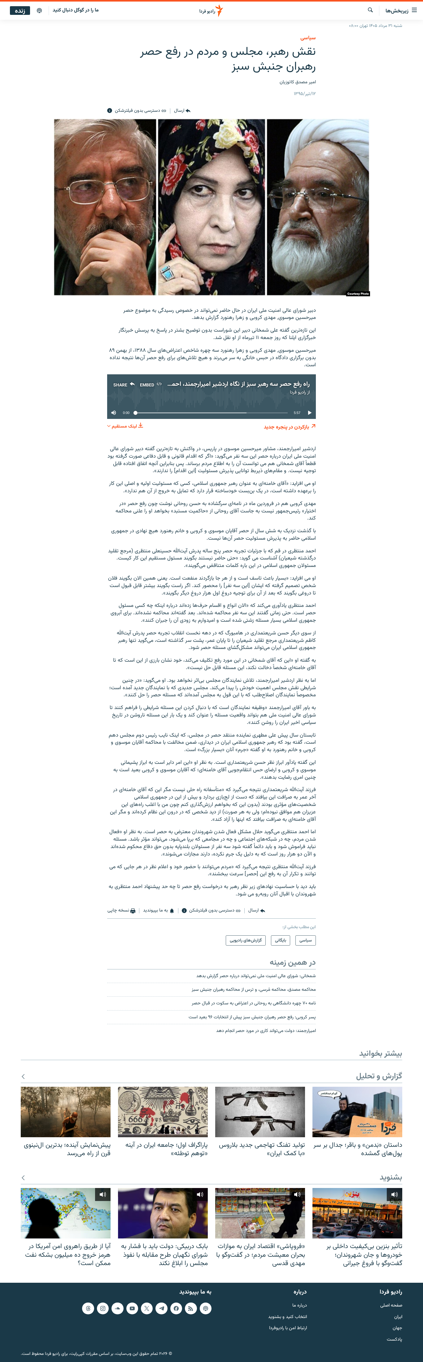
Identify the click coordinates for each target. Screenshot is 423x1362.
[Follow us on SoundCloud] (117, 1308)
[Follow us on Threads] (88, 1308)
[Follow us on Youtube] (132, 1308)
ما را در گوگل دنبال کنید (76, 10)
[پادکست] (39, 10)
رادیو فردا (298, 392)
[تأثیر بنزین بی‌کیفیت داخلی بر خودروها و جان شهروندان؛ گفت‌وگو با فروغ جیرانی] (357, 1213)
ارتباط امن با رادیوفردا (288, 1328)
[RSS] (191, 1308)
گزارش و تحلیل (379, 1076)
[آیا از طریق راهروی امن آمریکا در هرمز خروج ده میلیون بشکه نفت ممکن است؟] (66, 1213)
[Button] (182, 111)
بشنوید (391, 1178)
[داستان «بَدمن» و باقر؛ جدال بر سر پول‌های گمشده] (357, 1112)
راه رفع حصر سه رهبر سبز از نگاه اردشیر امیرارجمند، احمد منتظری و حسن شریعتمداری (203, 384)
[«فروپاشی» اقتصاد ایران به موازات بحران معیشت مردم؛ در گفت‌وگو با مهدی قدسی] (260, 1213)
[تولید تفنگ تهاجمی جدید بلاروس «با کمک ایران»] (260, 1112)
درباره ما (299, 1306)
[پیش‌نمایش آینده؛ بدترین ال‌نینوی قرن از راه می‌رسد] (66, 1112)
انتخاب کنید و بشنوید (287, 1317)
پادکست (394, 1340)
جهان (397, 1328)
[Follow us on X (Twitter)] (147, 1308)
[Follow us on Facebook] (176, 1308)
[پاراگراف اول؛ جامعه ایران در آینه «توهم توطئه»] (163, 1112)
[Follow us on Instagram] (103, 1308)
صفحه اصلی (391, 1306)
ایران (398, 1317)
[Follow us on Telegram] (161, 1308)
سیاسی (308, 38)
